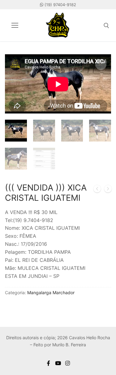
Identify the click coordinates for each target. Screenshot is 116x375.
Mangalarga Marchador (51, 292)
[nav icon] (15, 25)
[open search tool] (106, 25)
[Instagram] (67, 363)
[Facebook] (49, 363)
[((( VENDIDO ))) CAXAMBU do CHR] (97, 190)
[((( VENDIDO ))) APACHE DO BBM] (108, 190)
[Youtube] (58, 363)
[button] (100, 64)
